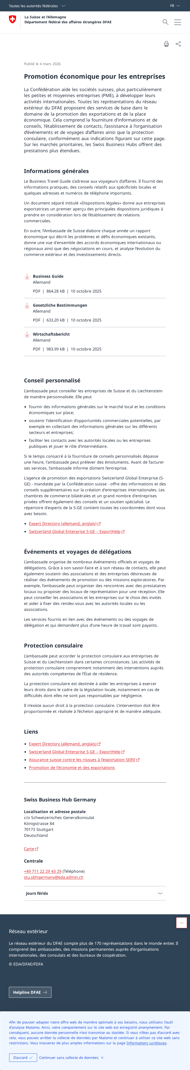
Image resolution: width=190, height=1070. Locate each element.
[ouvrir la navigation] (177, 22)
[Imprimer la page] (166, 43)
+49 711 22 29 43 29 (42, 871)
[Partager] (178, 43)
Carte (29, 848)
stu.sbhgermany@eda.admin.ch (53, 877)
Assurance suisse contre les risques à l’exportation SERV (82, 759)
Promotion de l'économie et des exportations (72, 767)
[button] (181, 922)
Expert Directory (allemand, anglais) (62, 523)
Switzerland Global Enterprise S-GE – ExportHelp (74, 531)
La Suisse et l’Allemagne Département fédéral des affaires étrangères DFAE (68, 19)
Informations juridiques (146, 1043)
